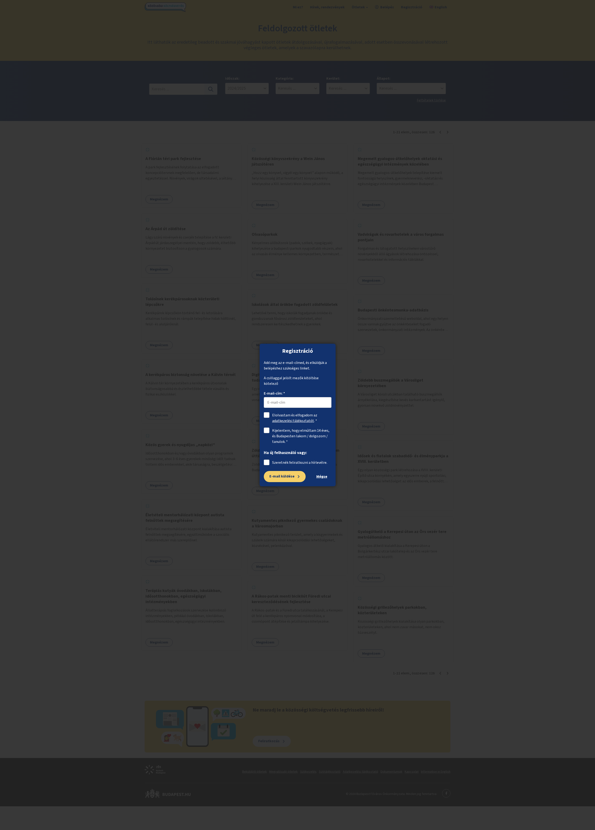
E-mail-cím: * (274, 393)
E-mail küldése (281, 476)
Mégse (321, 476)
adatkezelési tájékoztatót (293, 420)
